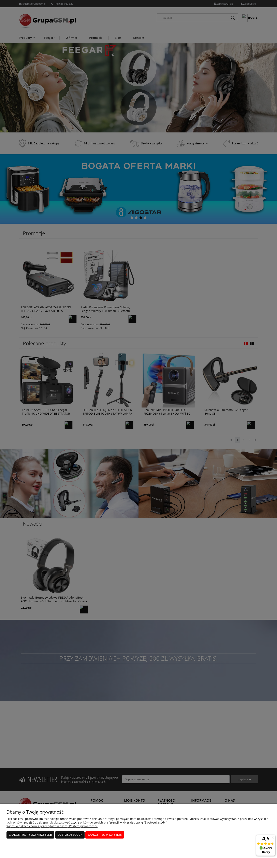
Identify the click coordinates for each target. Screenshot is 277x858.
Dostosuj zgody (70, 834)
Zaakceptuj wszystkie (105, 834)
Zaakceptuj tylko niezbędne (30, 834)
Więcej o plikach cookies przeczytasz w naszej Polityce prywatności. (52, 826)
